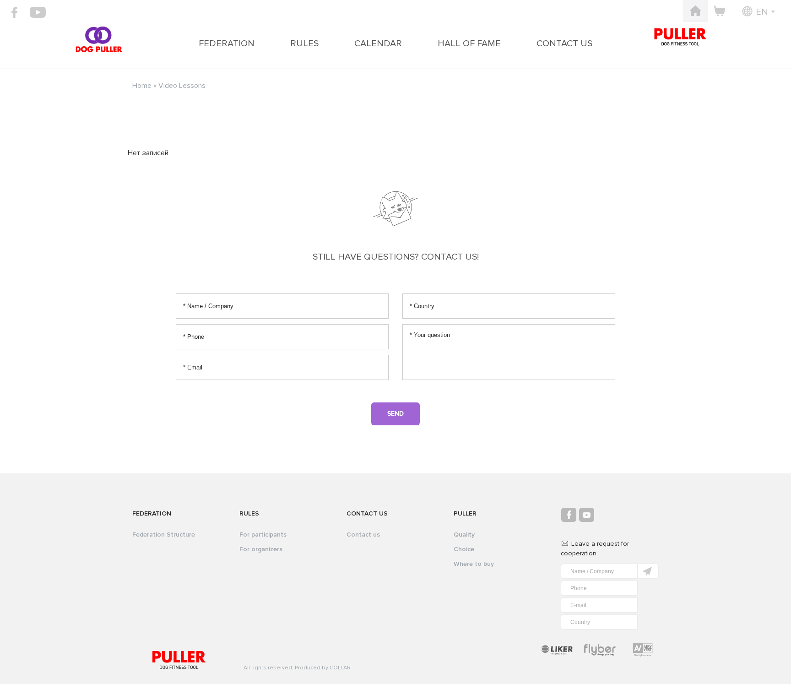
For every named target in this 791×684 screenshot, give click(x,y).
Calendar (378, 43)
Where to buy (474, 564)
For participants (263, 534)
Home (142, 85)
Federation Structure (163, 534)
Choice (464, 549)
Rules (304, 43)
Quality (464, 534)
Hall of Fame (469, 43)
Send (395, 414)
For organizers (260, 549)
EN (762, 11)
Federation (227, 43)
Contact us (564, 43)
